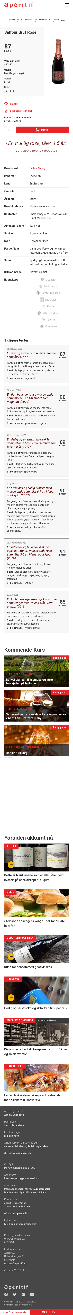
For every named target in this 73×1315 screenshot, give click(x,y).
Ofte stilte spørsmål (15, 1213)
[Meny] (67, 5)
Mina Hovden (11, 1135)
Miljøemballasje (51, 313)
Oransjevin (51, 326)
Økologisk (51, 279)
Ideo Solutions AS (23, 1305)
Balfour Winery (37, 168)
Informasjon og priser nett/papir (22, 1178)
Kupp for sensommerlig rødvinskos (28, 967)
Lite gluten (51, 299)
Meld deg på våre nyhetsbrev (20, 1224)
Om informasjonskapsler (18, 1153)
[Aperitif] (18, 5)
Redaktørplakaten (38, 1146)
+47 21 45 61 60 (21, 1206)
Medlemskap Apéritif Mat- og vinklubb (25, 1192)
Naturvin (51, 319)
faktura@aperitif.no (15, 1263)
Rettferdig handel (51, 293)
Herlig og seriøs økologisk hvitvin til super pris (35, 1008)
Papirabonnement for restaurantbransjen (27, 1189)
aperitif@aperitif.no (15, 1203)
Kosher (51, 306)
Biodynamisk (51, 286)
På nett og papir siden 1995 (19, 1168)
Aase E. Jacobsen (14, 1114)
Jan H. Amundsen (14, 1125)
